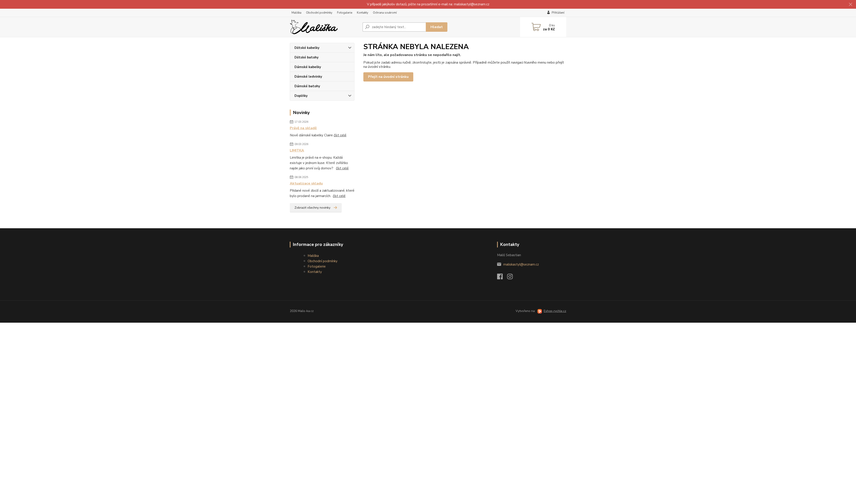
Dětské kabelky (306, 48)
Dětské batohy (306, 57)
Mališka (296, 13)
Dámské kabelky (307, 67)
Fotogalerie (344, 13)
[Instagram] (512, 278)
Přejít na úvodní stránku (388, 76)
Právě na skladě (303, 128)
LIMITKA (297, 150)
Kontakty (362, 13)
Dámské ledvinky (308, 76)
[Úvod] (324, 27)
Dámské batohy (307, 86)
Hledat (436, 27)
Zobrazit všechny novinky (312, 208)
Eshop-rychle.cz (555, 311)
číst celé (340, 135)
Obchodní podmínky (319, 13)
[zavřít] (850, 4)
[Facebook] (502, 278)
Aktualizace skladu (306, 183)
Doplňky (301, 95)
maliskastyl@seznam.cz (521, 264)
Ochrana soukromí (385, 13)
